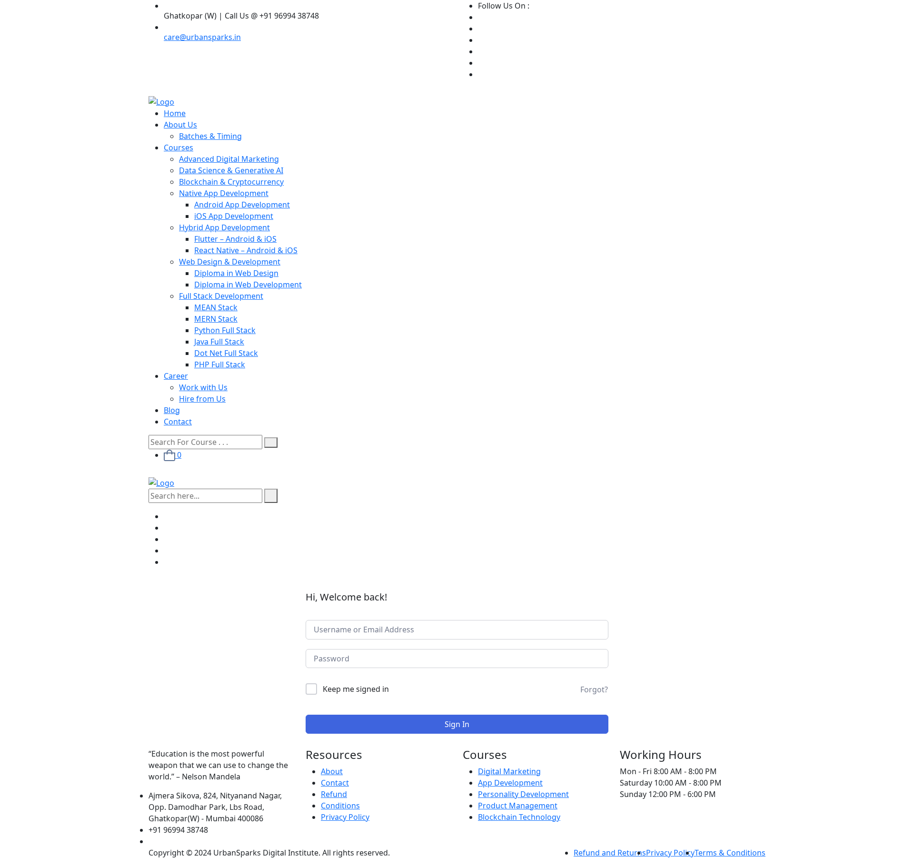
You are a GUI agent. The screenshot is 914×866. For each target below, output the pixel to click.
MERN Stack (216, 319)
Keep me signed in (356, 689)
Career (176, 376)
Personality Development (523, 794)
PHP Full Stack (219, 364)
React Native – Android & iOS (246, 250)
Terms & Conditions (730, 852)
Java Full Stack (219, 341)
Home (175, 113)
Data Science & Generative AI (231, 170)
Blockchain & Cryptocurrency (231, 182)
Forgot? (594, 689)
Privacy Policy (345, 817)
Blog (172, 410)
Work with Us (203, 387)
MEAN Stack (216, 307)
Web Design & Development (229, 261)
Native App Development (223, 193)
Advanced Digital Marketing (229, 159)
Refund (334, 794)
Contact (178, 421)
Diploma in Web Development (248, 284)
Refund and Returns (610, 852)
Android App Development (242, 204)
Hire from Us (202, 399)
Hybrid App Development (224, 227)
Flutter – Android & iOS (235, 239)
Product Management (517, 805)
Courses (178, 147)
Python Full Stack (225, 330)
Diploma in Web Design (236, 273)
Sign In (457, 724)
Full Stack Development (221, 296)
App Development (510, 782)
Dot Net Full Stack (226, 353)
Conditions (340, 805)
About (332, 771)
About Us (180, 124)
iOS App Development (233, 216)
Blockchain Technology (519, 817)
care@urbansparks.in (202, 37)
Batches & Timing (210, 136)
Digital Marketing (509, 771)
